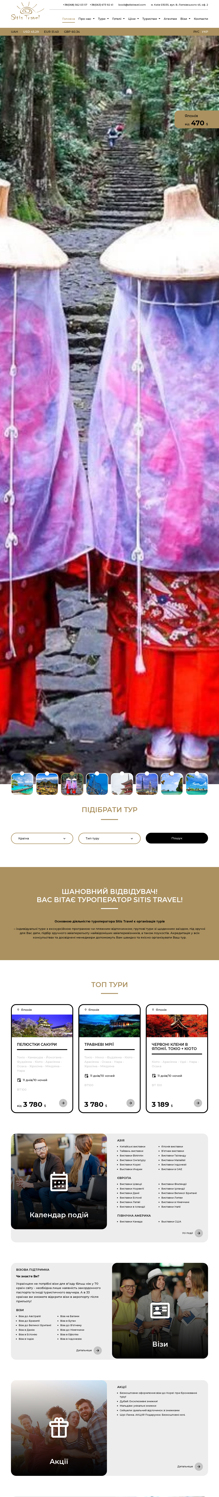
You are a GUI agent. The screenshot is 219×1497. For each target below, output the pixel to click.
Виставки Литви (172, 1197)
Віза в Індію (26, 1338)
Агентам (170, 18)
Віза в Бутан (68, 1320)
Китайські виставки (132, 1146)
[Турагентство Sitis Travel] (27, 20)
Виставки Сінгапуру (133, 1160)
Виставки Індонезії (173, 1164)
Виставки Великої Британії (179, 1193)
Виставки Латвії (130, 1202)
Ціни (132, 18)
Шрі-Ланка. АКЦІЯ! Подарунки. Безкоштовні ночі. (152, 1414)
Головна (68, 18)
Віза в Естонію (28, 1334)
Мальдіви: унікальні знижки (138, 1405)
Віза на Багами (69, 1316)
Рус (196, 31)
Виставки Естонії (131, 1197)
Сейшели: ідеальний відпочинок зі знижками (149, 1410)
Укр (205, 31)
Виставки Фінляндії (174, 1184)
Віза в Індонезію (71, 1338)
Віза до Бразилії (29, 1320)
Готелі (116, 18)
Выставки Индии (131, 1169)
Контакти (201, 18)
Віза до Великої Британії (35, 1325)
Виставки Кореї (130, 1164)
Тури (101, 18)
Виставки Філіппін (131, 1155)
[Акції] (59, 1428)
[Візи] (160, 1311)
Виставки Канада (131, 1221)
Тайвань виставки (131, 1151)
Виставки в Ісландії (132, 1206)
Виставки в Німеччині (175, 1202)
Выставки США (171, 1221)
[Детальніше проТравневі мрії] (109, 1026)
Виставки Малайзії (173, 1160)
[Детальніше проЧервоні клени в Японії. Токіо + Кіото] (177, 1026)
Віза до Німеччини (72, 1329)
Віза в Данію (27, 1329)
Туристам (149, 18)
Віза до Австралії (30, 1316)
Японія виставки (172, 1146)
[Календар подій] (59, 1181)
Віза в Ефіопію (69, 1334)
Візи (183, 18)
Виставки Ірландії (173, 1188)
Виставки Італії (171, 1206)
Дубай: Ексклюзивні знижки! (139, 1401)
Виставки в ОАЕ (171, 1169)
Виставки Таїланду (173, 1155)
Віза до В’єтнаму (71, 1325)
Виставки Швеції (131, 1184)
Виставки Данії (129, 1193)
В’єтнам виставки (172, 1151)
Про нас (84, 18)
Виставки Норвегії (132, 1188)
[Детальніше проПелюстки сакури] (42, 1026)
